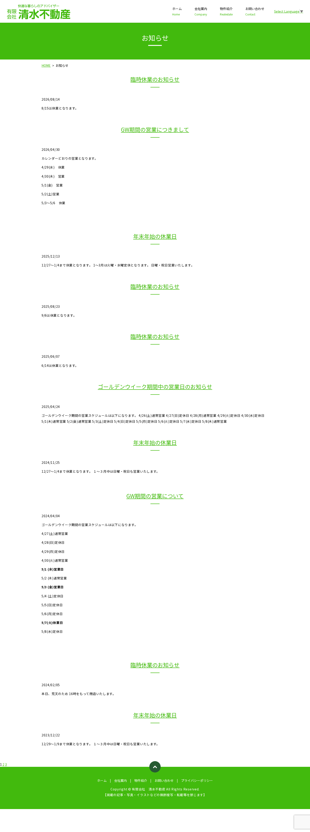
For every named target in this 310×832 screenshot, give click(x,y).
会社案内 (200, 11)
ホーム (177, 11)
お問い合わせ (254, 11)
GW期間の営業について (155, 496)
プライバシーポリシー (197, 780)
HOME (46, 65)
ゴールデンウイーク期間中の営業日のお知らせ (155, 386)
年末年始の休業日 (155, 236)
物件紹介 (226, 11)
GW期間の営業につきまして (155, 129)
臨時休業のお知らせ (155, 79)
